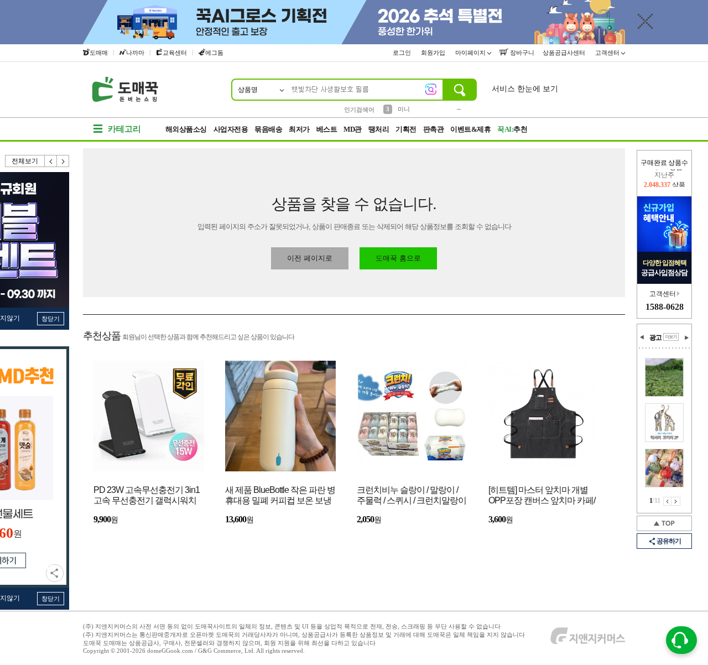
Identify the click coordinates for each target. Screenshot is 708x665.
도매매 (99, 52)
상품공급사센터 (565, 52)
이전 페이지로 (309, 258)
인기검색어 (359, 109)
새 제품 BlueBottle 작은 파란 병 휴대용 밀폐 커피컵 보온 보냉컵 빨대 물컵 (280, 496)
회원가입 (434, 52)
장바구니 (521, 52)
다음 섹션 (686, 337)
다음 (63, 161)
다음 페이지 (675, 501)
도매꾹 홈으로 (398, 258)
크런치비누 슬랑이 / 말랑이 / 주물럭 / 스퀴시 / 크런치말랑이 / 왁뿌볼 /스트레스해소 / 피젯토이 (411, 496)
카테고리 (124, 128)
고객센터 (608, 52)
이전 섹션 (642, 337)
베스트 (326, 129)
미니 (404, 109)
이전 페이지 (667, 501)
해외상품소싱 (186, 129)
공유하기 (55, 573)
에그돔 (214, 52)
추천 (512, 129)
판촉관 (433, 129)
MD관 (352, 129)
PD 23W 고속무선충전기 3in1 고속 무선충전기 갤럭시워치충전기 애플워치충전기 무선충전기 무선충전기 (146, 496)
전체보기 (25, 161)
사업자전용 (231, 129)
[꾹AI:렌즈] (431, 89)
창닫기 (50, 318)
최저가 (299, 129)
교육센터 (175, 52)
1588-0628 (664, 306)
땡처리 (378, 129)
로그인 (403, 52)
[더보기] (671, 337)
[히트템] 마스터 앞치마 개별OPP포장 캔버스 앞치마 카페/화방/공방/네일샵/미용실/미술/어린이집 (542, 496)
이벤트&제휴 (470, 129)
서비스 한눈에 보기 (525, 89)
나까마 (135, 52)
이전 (51, 161)
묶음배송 (268, 129)
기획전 (406, 129)
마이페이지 (471, 52)
